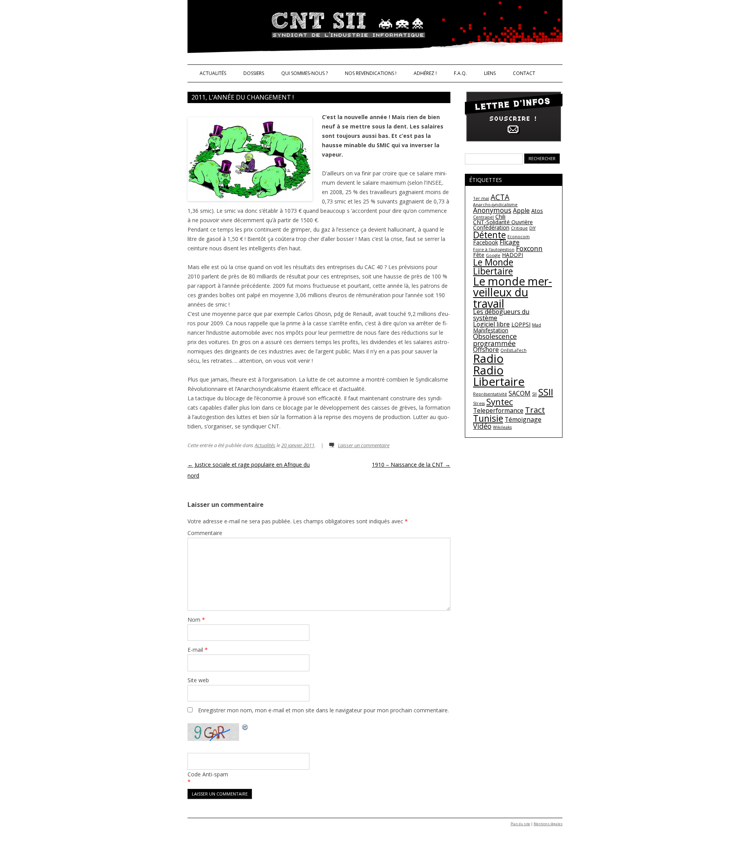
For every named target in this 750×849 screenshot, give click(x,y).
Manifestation (490, 330)
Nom (196, 619)
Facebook (485, 242)
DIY (532, 228)
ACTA (500, 197)
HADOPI (512, 255)
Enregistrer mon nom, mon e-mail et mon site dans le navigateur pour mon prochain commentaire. (323, 710)
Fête (478, 255)
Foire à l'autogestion (493, 249)
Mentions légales (548, 824)
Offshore (486, 349)
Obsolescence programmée (495, 340)
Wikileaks (502, 427)
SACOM (519, 393)
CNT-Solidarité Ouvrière (503, 222)
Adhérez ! (425, 73)
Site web (198, 680)
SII (534, 394)
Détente (489, 234)
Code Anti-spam (208, 774)
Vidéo (482, 426)
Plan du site (520, 824)
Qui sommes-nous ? (304, 73)
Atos (537, 210)
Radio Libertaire (499, 375)
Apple (521, 210)
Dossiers (253, 73)
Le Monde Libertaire (493, 266)
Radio (488, 358)
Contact (524, 73)
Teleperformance (498, 410)
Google (493, 255)
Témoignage (523, 419)
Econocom (518, 236)
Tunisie (488, 418)
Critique (519, 228)
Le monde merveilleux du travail (512, 292)
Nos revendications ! (370, 73)
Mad (536, 325)
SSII (545, 391)
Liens (490, 73)
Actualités (213, 73)
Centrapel (483, 217)
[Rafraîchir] (245, 728)
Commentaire (205, 533)
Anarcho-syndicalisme (495, 204)
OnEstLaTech (513, 350)
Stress (479, 403)
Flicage (510, 242)
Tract (535, 409)
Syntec (499, 401)
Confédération (491, 227)
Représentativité (490, 394)
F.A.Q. (460, 73)
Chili (500, 216)
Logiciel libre (491, 324)
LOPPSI (520, 324)
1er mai (481, 198)
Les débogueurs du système (501, 314)
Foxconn (529, 248)
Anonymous (492, 210)
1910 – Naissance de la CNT (411, 464)
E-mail (198, 649)
